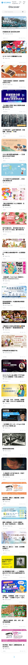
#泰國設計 (5, 577)
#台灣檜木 (5, 455)
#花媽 (4, 209)
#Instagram (5, 381)
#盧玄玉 (5, 553)
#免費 (4, 258)
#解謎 (4, 160)
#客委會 (5, 234)
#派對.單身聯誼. (6, 332)
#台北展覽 (5, 283)
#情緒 (4, 651)
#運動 (4, 504)
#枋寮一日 (5, 38)
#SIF (4, 62)
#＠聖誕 (5, 357)
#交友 (4, 479)
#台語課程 (5, 185)
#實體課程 (5, 111)
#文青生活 (5, 87)
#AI (4, 430)
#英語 (4, 406)
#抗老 (4, 308)
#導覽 (4, 136)
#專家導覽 (5, 626)
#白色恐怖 (5, 528)
